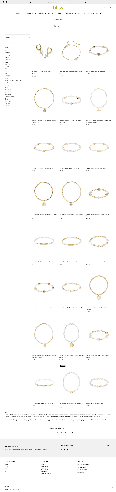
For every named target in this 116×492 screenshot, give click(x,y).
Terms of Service (45, 470)
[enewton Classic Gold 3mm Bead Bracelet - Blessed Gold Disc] (98, 287)
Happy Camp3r (8, 77)
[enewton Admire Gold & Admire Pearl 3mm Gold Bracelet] (98, 335)
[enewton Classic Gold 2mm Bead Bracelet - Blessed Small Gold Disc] (71, 194)
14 (65, 432)
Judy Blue (7, 84)
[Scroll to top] (112, 487)
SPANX (6, 100)
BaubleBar (7, 57)
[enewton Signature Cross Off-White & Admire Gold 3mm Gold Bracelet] (98, 194)
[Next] (85, 2)
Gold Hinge (7, 75)
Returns (6, 468)
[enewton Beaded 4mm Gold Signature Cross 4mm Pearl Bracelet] (71, 100)
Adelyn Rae (7, 52)
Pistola (6, 93)
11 (53, 432)
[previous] (39, 432)
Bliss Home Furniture (46, 473)
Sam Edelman (8, 94)
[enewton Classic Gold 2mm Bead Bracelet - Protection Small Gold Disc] (44, 100)
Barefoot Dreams (8, 55)
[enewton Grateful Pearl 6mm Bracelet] (98, 383)
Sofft (6, 98)
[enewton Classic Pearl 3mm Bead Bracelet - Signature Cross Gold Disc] (71, 335)
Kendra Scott (7, 86)
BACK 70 (7, 54)
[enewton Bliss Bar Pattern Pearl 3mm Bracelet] (71, 241)
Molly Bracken (8, 89)
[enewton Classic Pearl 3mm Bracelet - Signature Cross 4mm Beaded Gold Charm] (98, 100)
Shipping (7, 466)
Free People (7, 71)
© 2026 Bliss (8, 489)
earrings (50, 414)
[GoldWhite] (33, 76)
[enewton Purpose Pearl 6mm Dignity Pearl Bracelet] (71, 287)
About (42, 464)
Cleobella (7, 61)
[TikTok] (6, 2)
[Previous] (30, 2)
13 (61, 432)
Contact (6, 464)
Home (55, 19)
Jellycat (6, 82)
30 (72, 432)
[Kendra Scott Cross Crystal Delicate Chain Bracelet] (71, 51)
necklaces (55, 414)
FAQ (6, 471)
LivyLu (6, 87)
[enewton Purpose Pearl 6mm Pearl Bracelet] (71, 148)
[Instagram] (3, 2)
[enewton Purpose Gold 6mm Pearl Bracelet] (98, 148)
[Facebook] (1, 2)
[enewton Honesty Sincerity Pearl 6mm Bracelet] (98, 241)
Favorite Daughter (9, 70)
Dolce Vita (7, 64)
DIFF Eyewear (8, 63)
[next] (76, 432)
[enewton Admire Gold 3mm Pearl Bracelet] (98, 51)
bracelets (61, 414)
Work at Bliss (44, 471)
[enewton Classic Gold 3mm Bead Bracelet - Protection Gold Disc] (44, 194)
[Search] (105, 7)
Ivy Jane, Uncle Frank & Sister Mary (13, 80)
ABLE (6, 50)
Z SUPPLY (7, 105)
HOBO (6, 79)
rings (65, 414)
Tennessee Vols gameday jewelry (61, 416)
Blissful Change (44, 466)
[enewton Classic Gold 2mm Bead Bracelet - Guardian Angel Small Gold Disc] (44, 335)
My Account (7, 470)
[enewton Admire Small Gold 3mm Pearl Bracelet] (44, 287)
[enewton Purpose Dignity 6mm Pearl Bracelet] (44, 148)
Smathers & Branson (9, 96)
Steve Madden (8, 101)
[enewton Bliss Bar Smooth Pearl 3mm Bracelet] (44, 241)
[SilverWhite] (35, 76)
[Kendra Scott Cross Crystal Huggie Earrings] (44, 51)
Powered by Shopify (16, 489)
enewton (7, 66)
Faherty (6, 68)
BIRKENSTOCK (8, 59)
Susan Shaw (7, 103)
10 (49, 432)
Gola (6, 73)
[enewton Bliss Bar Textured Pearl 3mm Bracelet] (44, 383)
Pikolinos (7, 91)
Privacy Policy (44, 468)
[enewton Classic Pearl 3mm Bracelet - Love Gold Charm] (71, 383)
